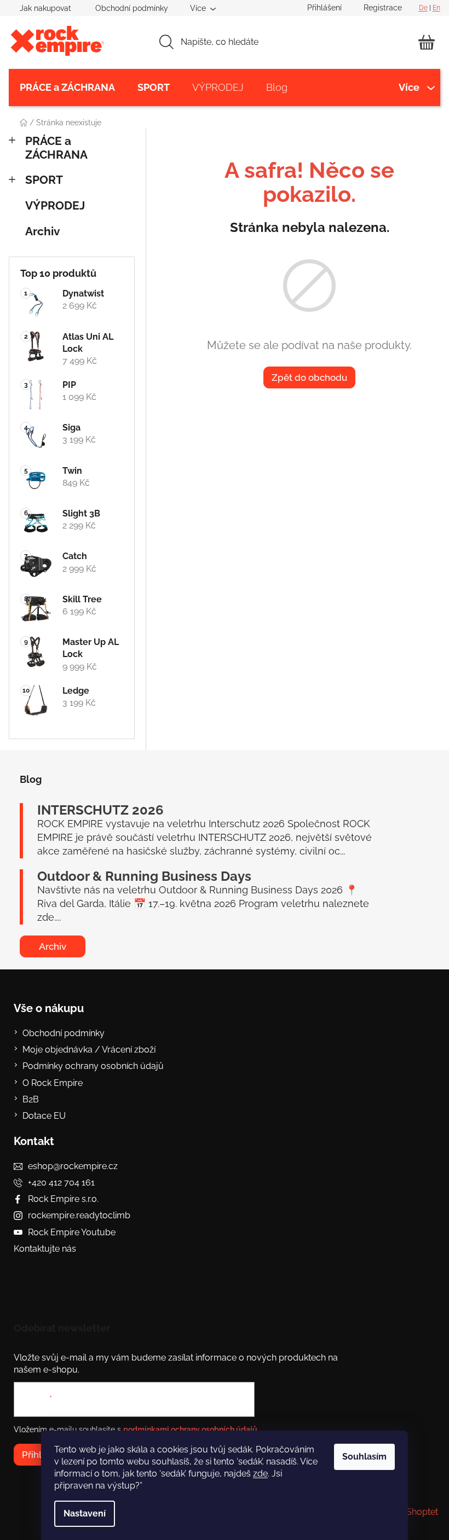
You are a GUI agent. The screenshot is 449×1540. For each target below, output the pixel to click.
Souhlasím (364, 1456)
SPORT (44, 180)
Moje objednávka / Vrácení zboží (89, 1049)
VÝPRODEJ (55, 205)
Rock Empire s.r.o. (63, 1199)
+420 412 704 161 (61, 1182)
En (436, 7)
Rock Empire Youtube (72, 1232)
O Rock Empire (52, 1083)
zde (260, 1473)
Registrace (383, 7)
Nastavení (85, 1513)
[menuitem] (67, 87)
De (423, 7)
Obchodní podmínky (131, 8)
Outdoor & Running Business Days (144, 876)
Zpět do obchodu (309, 377)
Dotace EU (44, 1116)
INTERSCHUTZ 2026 (100, 810)
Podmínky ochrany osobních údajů (93, 1066)
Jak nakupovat (45, 8)
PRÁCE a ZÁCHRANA (56, 147)
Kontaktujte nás (45, 1248)
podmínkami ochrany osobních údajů (190, 1429)
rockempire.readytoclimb (79, 1215)
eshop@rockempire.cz (73, 1166)
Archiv (42, 231)
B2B (30, 1099)
